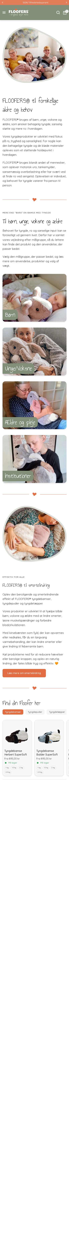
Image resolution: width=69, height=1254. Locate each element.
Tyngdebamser (13, 712)
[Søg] (58, 12)
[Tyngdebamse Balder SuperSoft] (49, 734)
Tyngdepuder (35, 712)
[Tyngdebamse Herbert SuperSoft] (17, 734)
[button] (24, 673)
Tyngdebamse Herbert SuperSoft (15, 752)
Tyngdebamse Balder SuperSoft (47, 752)
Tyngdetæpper (57, 712)
